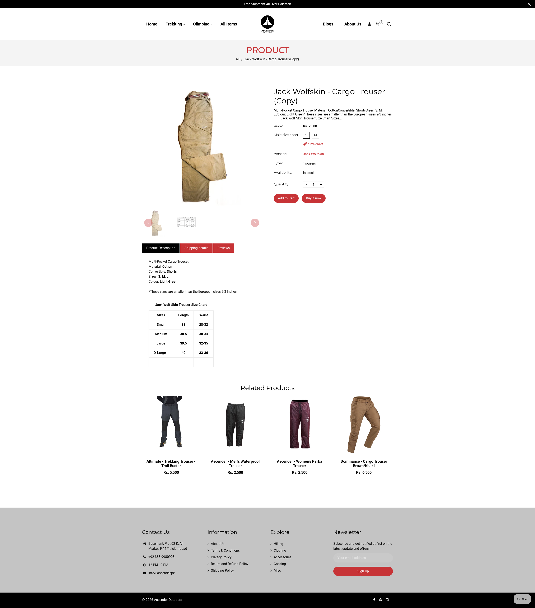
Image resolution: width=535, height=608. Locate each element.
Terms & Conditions (225, 550)
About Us (352, 24)
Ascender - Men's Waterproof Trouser (235, 463)
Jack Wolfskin (313, 154)
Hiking (278, 544)
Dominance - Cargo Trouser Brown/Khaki (364, 463)
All (237, 59)
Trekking (174, 24)
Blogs (328, 24)
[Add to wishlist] (171, 449)
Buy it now (313, 198)
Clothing (280, 550)
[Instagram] (388, 600)
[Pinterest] (381, 600)
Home (151, 24)
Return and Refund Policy (229, 564)
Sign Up (363, 571)
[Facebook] (374, 600)
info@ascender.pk (161, 573)
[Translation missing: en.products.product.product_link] (162, 449)
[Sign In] (369, 24)
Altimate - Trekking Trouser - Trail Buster (171, 463)
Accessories (282, 557)
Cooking (280, 564)
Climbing (201, 24)
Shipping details (196, 248)
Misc (277, 571)
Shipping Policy (222, 571)
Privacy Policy (221, 557)
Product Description (160, 248)
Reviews (224, 248)
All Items (228, 24)
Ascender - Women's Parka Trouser (299, 463)
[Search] (389, 24)
